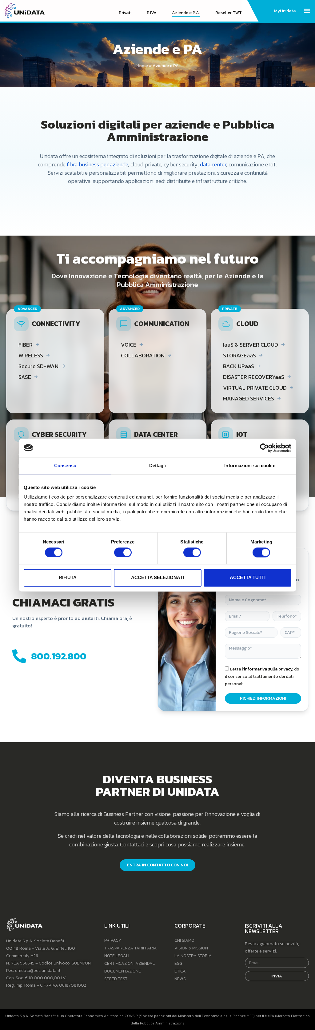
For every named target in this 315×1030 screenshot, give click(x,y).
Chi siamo (184, 940)
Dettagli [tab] (157, 465)
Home (142, 65)
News (180, 979)
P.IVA (152, 13)
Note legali (116, 955)
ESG (178, 963)
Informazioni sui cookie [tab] (249, 465)
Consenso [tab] (65, 465)
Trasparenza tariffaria (130, 948)
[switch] (123, 552)
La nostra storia (193, 955)
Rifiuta (68, 577)
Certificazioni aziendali (130, 963)
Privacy (112, 940)
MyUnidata (285, 11)
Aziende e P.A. (186, 13)
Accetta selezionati (157, 577)
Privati (125, 13)
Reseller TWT (228, 13)
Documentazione (122, 971)
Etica (180, 971)
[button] (307, 11)
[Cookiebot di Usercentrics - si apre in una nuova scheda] (264, 447)
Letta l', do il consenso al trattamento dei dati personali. (262, 676)
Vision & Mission (191, 948)
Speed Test (115, 979)
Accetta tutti (247, 577)
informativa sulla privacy (268, 669)
